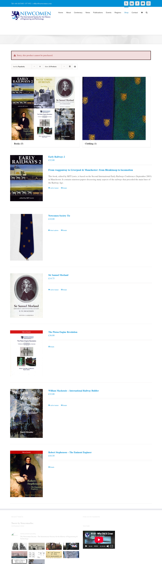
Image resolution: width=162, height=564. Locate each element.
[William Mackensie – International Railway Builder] (26, 413)
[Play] (86, 546)
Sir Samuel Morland (58, 275)
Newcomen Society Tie (59, 215)
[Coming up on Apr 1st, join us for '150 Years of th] (37, 554)
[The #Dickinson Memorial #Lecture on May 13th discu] (37, 546)
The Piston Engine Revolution (62, 332)
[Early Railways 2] (26, 178)
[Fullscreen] (111, 546)
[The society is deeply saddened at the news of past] (71, 546)
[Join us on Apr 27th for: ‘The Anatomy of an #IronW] (54, 546)
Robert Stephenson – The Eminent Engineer (70, 452)
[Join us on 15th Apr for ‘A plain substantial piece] (19, 554)
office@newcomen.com (42, 3)
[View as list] (74, 66)
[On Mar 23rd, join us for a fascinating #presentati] (54, 554)
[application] (99, 540)
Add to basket (54, 188)
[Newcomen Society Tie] (26, 237)
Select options (54, 230)
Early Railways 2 (56, 156)
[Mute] (108, 546)
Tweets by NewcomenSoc (22, 523)
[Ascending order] (39, 66)
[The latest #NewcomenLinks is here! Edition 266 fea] (19, 546)
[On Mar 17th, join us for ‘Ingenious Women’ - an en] (71, 554)
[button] (146, 12)
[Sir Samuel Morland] (26, 295)
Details (65, 188)
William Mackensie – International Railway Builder (73, 390)
